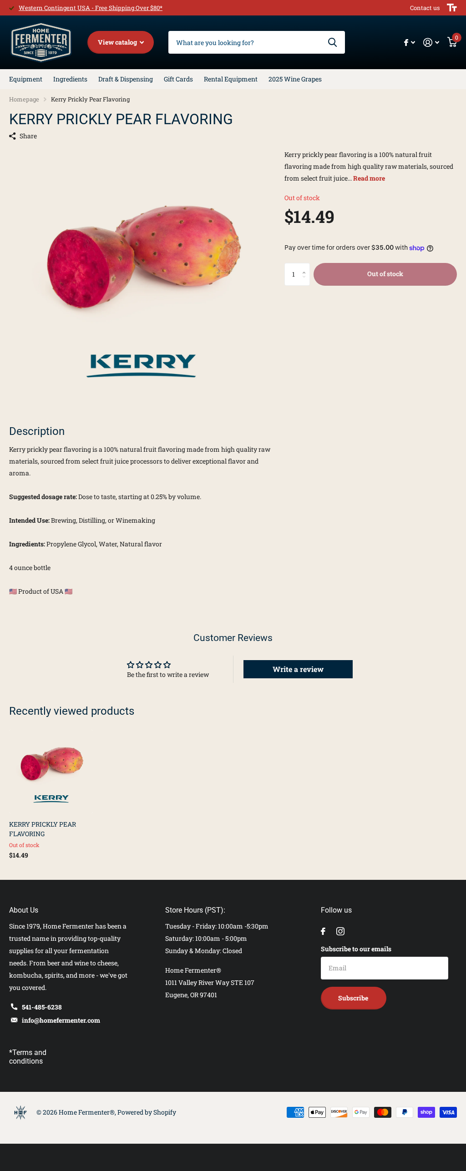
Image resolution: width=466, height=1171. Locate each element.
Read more (369, 178)
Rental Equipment (231, 79)
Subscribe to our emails (356, 948)
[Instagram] (340, 931)
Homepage (24, 99)
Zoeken (332, 42)
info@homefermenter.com (61, 1020)
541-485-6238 (42, 1007)
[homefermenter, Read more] (409, 42)
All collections (25, 79)
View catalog (118, 42)
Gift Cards (178, 79)
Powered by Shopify (146, 1112)
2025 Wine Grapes (295, 79)
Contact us (425, 8)
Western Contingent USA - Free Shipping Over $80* (90, 8)
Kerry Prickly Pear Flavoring (42, 829)
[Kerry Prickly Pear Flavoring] (51, 771)
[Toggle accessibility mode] (452, 8)
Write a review (298, 669)
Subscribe (354, 998)
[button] (306, 266)
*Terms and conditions (27, 1056)
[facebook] (323, 931)
